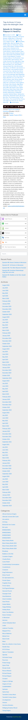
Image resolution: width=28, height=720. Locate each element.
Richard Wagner (6, 676)
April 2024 (5, 359)
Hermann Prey (10, 61)
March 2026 (5, 298)
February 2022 (6, 428)
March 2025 (5, 330)
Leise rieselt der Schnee (17, 69)
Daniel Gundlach (16, 51)
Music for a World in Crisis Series (11, 40)
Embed (11, 113)
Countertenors (6, 567)
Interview (4, 620)
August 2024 (5, 349)
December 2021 (6, 434)
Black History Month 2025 (9, 546)
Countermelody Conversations (10, 564)
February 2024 (6, 365)
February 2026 (6, 301)
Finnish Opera (6, 580)
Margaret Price (6, 631)
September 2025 (7, 314)
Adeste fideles (20, 41)
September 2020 (7, 473)
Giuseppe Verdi (6, 593)
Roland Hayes (18, 90)
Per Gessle (6, 84)
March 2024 (5, 362)
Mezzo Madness (6, 633)
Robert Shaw (12, 89)
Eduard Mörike (17, 54)
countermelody (15, 102)
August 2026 (5, 285)
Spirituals (5, 689)
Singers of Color (10, 41)
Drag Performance (7, 572)
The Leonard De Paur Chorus (17, 99)
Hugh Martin (18, 61)
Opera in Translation (8, 652)
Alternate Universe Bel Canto (10, 516)
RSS (20, 115)
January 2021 (6, 463)
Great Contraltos (6, 599)
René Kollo (5, 85)
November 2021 (6, 436)
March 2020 (5, 489)
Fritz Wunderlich (17, 58)
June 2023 (5, 386)
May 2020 (5, 484)
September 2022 (7, 410)
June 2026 (5, 290)
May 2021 (5, 452)
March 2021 (5, 457)
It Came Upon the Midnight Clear (14, 63)
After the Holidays (15, 43)
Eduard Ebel (10, 54)
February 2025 (6, 333)
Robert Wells (11, 90)
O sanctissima (12, 82)
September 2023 (7, 378)
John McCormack (18, 66)
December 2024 (6, 338)
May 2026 (5, 293)
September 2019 (7, 505)
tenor (7, 97)
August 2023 (5, 380)
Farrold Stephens (11, 56)
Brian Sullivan (10, 46)
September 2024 (7, 346)
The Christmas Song (14, 97)
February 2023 (6, 396)
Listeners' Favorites (7, 628)
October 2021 (6, 439)
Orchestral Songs (7, 657)
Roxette (5, 92)
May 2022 (5, 420)
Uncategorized (6, 700)
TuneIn (16, 115)
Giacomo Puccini (7, 591)
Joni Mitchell (12, 67)
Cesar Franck (6, 48)
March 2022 (5, 426)
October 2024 (6, 343)
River (17, 87)
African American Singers (9, 514)
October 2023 (6, 375)
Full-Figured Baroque (8, 588)
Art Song (4, 522)
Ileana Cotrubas (6, 615)
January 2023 (6, 399)
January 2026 (6, 303)
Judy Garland (19, 67)
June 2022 (5, 418)
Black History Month (7, 540)
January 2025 (6, 335)
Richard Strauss (6, 673)
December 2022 (6, 402)
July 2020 (5, 479)
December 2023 (6, 370)
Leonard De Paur (7, 71)
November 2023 (6, 373)
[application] (14, 106)
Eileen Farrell (6, 575)
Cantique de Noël (19, 46)
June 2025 (5, 322)
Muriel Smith (5, 638)
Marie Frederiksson (8, 76)
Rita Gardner (12, 87)
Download (6, 111)
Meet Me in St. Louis (12, 77)
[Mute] (18, 106)
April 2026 (5, 295)
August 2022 (5, 412)
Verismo (4, 702)
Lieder (4, 625)
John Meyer (6, 67)
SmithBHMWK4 (6, 686)
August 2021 (5, 444)
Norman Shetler (18, 79)
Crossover (5, 569)
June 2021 (5, 450)
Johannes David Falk (8, 66)
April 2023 (5, 391)
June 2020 (5, 481)
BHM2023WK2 (6, 532)
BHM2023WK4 (6, 538)
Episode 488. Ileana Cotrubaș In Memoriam (14, 262)
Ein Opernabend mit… (8, 577)
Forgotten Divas (6, 583)
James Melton (18, 64)
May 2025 (5, 325)
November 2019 (6, 500)
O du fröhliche (17, 81)
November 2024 (6, 341)
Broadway (14, 36)
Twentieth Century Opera (9, 697)
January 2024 (6, 367)
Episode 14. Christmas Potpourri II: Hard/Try (12, 30)
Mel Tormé (20, 77)
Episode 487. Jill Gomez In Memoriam (12, 265)
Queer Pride (5, 665)
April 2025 (5, 327)
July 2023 (5, 383)
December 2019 (6, 497)
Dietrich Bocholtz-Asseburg (13, 53)
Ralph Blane (20, 84)
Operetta (4, 654)
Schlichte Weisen (13, 94)
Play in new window (13, 109)
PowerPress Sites (17, 716)
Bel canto (5, 527)
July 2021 (5, 447)
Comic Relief (6, 561)
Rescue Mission (6, 670)
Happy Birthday (6, 607)
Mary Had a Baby (17, 76)
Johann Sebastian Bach (9, 623)
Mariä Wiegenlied (20, 74)
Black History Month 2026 (9, 548)
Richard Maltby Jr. (13, 85)
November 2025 (6, 309)
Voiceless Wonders (7, 705)
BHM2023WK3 (6, 535)
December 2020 (6, 465)
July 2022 (5, 415)
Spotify (11, 115)
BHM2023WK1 (6, 530)
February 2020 (6, 492)
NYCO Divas (6, 649)
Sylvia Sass (5, 692)
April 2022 (5, 423)
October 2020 (6, 471)
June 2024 (5, 354)
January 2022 (6, 431)
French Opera (6, 585)
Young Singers (6, 710)
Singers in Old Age (7, 681)
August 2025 (5, 317)
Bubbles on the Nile (7, 553)
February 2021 (6, 460)
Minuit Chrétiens (7, 79)
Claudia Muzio (6, 559)
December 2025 (6, 306)
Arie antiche (5, 519)
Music (4, 641)
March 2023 (5, 394)
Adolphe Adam (6, 43)
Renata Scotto (6, 668)
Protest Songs (6, 662)
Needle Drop (5, 646)
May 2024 (5, 357)
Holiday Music (11, 38)
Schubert (4, 678)
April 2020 (5, 487)
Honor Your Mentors (7, 612)
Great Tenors (5, 601)
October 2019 (6, 503)
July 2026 (5, 288)
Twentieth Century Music (9, 694)
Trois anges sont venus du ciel (10, 100)
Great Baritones (6, 596)
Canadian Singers (7, 556)
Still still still (12, 95)
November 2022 (6, 404)
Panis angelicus (20, 82)
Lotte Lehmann (9, 72)
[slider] (22, 106)
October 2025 (6, 311)
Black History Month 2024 (9, 543)
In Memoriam (18, 38)
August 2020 (5, 476)
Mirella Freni (5, 636)
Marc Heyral (17, 72)
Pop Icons (5, 660)
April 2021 (5, 455)
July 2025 (5, 319)
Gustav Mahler (6, 604)
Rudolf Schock (11, 92)
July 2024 (5, 351)
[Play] (5, 106)
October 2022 (6, 407)
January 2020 (6, 495)
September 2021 (7, 442)
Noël (13, 79)
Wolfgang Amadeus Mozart (9, 708)
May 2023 (5, 388)
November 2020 (6, 468)
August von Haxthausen (13, 44)
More (4, 117)
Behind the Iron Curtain (8, 524)
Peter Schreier (12, 84)
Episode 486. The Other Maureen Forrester (14, 267)
